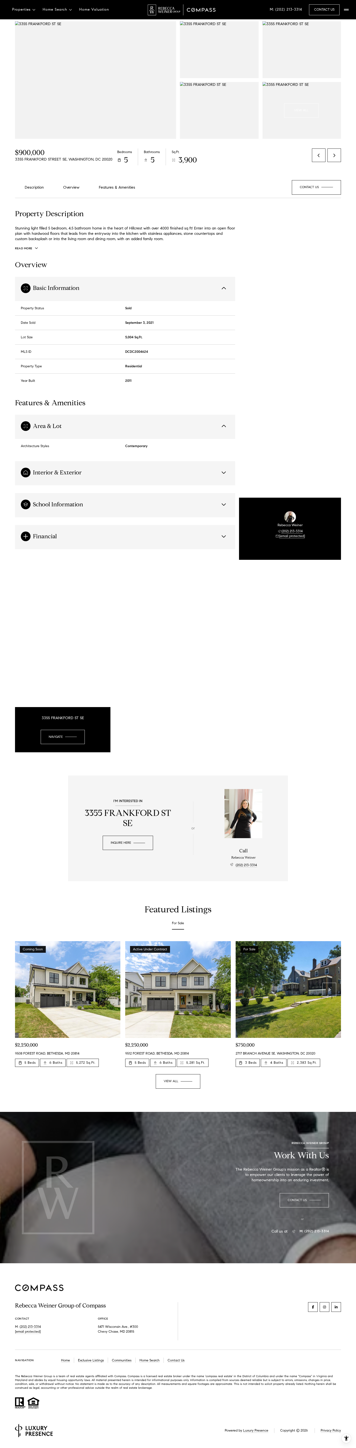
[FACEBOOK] (313, 1307)
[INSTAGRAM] (324, 1307)
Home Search (149, 1360)
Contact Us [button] (324, 9)
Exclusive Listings (91, 1360)
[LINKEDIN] (336, 1307)
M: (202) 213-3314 (286, 9)
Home (65, 1360)
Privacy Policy (331, 1430)
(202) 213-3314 (292, 531)
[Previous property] (26, 989)
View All (301, 110)
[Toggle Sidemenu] (346, 10)
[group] (67, 1004)
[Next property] (329, 989)
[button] (316, 187)
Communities (122, 1360)
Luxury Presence (255, 1430)
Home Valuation (94, 9)
